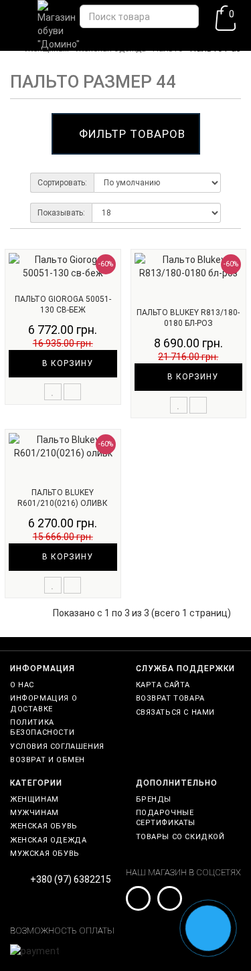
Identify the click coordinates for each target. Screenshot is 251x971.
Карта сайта (163, 685)
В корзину (66, 363)
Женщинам (34, 799)
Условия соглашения (57, 746)
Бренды (154, 799)
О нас (22, 685)
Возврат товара (170, 698)
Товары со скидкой (180, 836)
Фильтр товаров (132, 134)
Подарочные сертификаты (166, 817)
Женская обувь (44, 826)
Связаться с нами (176, 712)
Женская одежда (48, 840)
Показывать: (61, 212)
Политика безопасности (42, 727)
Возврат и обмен (47, 760)
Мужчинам (34, 812)
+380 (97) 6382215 (70, 879)
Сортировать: (62, 182)
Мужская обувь (45, 853)
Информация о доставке (43, 703)
